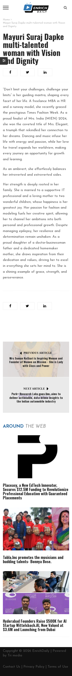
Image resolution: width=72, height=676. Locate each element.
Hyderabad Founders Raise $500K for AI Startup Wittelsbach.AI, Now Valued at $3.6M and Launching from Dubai (34, 625)
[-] (36, 7)
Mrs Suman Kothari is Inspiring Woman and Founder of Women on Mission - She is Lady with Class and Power (36, 362)
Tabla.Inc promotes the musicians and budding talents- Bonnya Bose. (33, 559)
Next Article (34, 388)
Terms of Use (58, 667)
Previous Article (38, 353)
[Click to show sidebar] (4, 61)
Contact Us (11, 667)
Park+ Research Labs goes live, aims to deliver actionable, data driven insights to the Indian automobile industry (36, 397)
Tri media (15, 655)
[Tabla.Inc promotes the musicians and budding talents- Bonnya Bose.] (36, 528)
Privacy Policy (33, 667)
